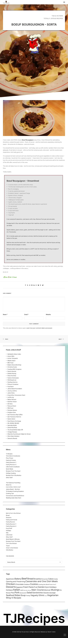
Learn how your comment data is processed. (39, 328)
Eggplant (19, 587)
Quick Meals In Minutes (13, 539)
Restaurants (23, 593)
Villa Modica (9, 550)
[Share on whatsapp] (36, 285)
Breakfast (38, 579)
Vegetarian (52, 595)
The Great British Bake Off (15, 430)
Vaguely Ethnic (38, 595)
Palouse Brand (11, 406)
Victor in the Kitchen (12, 548)
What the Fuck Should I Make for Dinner (19, 434)
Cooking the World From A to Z (47, 584)
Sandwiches (37, 592)
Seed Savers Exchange (14, 421)
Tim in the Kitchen (11, 543)
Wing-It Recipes (13, 598)
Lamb (21, 590)
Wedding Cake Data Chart (13, 498)
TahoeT (49, 631)
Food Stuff (9, 528)
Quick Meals (9, 469)
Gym (47, 587)
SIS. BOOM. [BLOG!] (13, 423)
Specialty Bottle (12, 425)
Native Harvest (11, 399)
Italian (16, 589)
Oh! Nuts (10, 404)
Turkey (28, 595)
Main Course (38, 590)
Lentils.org (10, 397)
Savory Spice (11, 419)
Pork (17, 592)
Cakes (50, 579)
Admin (53, 631)
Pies (12, 593)
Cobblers (27, 584)
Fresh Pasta (28, 587)
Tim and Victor (25, 631)
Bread (7, 515)
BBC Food (10, 363)
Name (5, 314)
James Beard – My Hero (13, 489)
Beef (24, 578)
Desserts (8, 517)
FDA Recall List (11, 380)
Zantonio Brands (12, 438)
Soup (23, 595)
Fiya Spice (10, 386)
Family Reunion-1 (11, 462)
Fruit (36, 587)
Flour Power (9, 458)
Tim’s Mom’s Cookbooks (13, 456)
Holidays (8, 530)
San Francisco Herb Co (14, 417)
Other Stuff (9, 477)
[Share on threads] (30, 285)
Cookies (34, 584)
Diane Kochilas (11, 375)
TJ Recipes (9, 454)
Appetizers (10, 579)
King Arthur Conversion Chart (16, 395)
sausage (52, 593)
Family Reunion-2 (11, 464)
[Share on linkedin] (34, 285)
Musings (55, 590)
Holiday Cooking (11, 473)
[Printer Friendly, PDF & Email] (10, 277)
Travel (8, 545)
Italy (7, 532)
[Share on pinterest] (32, 285)
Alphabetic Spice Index (14, 354)
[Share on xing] (40, 285)
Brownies (45, 579)
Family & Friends (11, 460)
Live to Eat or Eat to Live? (13, 487)
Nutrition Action (12, 401)
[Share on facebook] (25, 285)
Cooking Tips (10, 493)
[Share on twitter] (28, 285)
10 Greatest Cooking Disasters (15, 491)
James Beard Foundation (14, 388)
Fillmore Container (12, 384)
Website (48, 314)
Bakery (18, 578)
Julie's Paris (11, 393)
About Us (8, 485)
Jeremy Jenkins (12, 391)
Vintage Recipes (12, 432)
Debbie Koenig (11, 373)
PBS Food (10, 408)
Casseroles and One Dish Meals (41, 581)
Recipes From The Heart (13, 471)
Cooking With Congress (14, 369)
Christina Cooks (12, 367)
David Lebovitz (11, 371)
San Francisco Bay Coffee (15, 414)
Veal (46, 595)
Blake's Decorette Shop (14, 365)
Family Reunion (10, 522)
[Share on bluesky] (38, 285)
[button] (64, 2)
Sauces (46, 593)
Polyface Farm (11, 412)
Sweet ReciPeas (12, 427)
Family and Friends (11, 520)
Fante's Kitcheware (13, 378)
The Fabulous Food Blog (13, 482)
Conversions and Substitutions (15, 495)
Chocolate (19, 584)
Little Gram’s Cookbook (12, 466)
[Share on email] (43, 285)
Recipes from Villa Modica (13, 475)
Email (26, 314)
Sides (17, 595)
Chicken (10, 584)
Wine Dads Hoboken (13, 436)
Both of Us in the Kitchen (13, 513)
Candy (56, 579)
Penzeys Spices (12, 410)
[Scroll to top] (65, 635)
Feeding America (12, 382)
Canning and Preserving (15, 581)
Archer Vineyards (12, 358)
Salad (29, 592)
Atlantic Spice (11, 360)
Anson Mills (10, 356)
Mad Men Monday (27, 590)
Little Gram (9, 535)
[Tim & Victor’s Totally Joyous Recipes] (6, 2)
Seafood (10, 595)
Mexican (47, 590)
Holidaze (9, 590)
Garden (41, 587)
